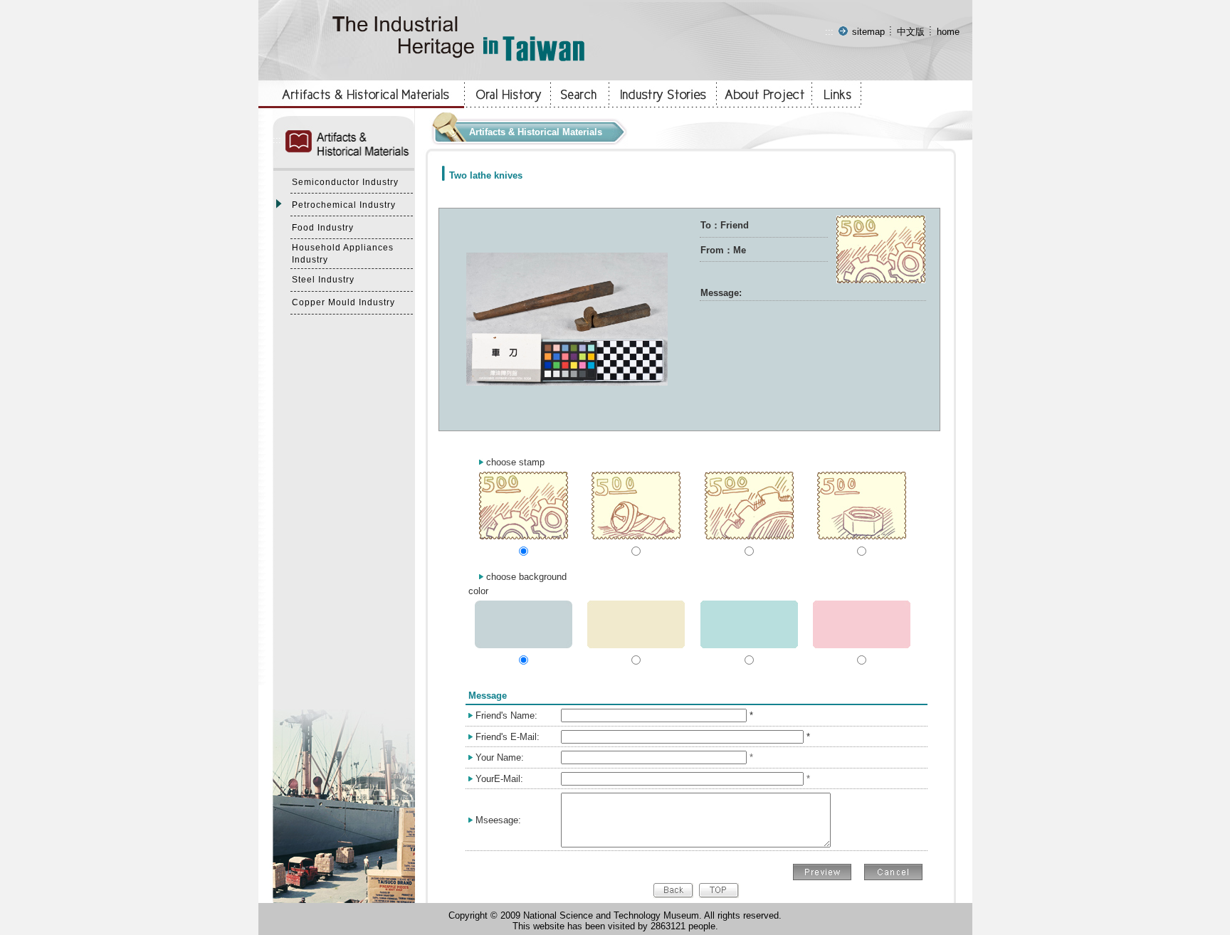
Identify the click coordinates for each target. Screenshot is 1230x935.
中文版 (911, 31)
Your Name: (499, 757)
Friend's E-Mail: (507, 736)
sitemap (868, 31)
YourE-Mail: (499, 778)
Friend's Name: (506, 715)
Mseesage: (498, 820)
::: (829, 31)
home (948, 31)
